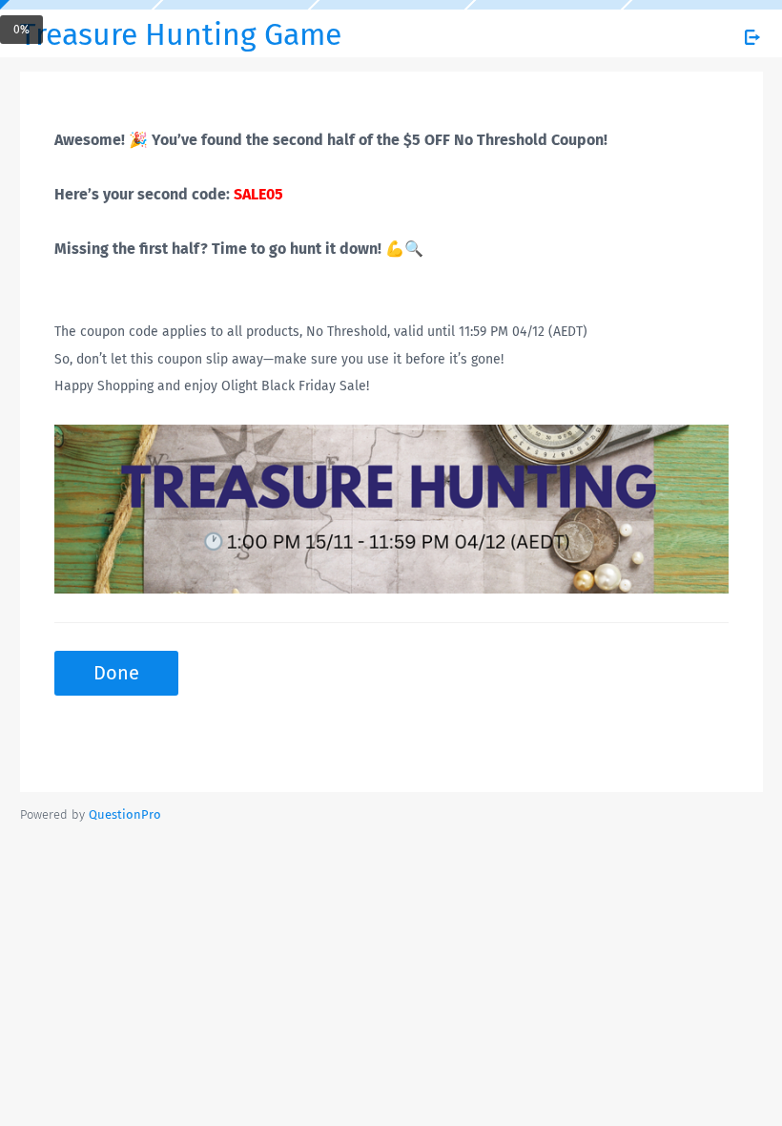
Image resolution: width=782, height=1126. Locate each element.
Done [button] (116, 672)
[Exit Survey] (752, 37)
